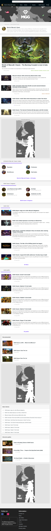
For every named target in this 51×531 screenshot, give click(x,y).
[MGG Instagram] (8, 514)
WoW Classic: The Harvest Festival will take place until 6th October (30, 110)
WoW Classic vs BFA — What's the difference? (25, 342)
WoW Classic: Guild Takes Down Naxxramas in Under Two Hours (29, 98)
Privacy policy (22, 528)
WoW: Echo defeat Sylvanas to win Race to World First (27, 220)
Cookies (21, 524)
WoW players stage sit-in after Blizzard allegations (25, 210)
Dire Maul (33, 188)
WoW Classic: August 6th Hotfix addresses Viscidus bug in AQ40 (29, 255)
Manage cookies (23, 526)
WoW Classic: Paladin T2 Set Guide (21, 297)
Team (20, 515)
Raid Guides (34, 172)
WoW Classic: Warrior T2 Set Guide (21, 309)
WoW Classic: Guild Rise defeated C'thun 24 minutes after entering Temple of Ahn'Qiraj (30, 231)
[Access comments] (13, 80)
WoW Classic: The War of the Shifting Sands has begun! (27, 243)
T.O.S (20, 522)
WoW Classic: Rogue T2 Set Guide (21, 320)
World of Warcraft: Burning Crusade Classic (40, 70)
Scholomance (10, 193)
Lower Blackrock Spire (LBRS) (14, 188)
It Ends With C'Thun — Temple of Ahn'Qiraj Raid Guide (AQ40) (28, 450)
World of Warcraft (46, 93)
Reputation (9, 167)
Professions (34, 167)
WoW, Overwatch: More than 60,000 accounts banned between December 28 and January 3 (29, 86)
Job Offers (21, 517)
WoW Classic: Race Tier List (20, 358)
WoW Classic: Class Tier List (20, 350)
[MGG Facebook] (2, 514)
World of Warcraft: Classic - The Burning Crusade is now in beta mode (25, 65)
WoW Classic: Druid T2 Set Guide (21, 274)
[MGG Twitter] (5, 514)
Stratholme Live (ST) (36, 193)
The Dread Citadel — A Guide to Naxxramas (24, 458)
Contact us (21, 513)
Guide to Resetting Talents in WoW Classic (24, 442)
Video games (7, 24)
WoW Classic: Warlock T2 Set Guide (22, 286)
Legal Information (23, 520)
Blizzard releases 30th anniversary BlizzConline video (26, 75)
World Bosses (10, 172)
